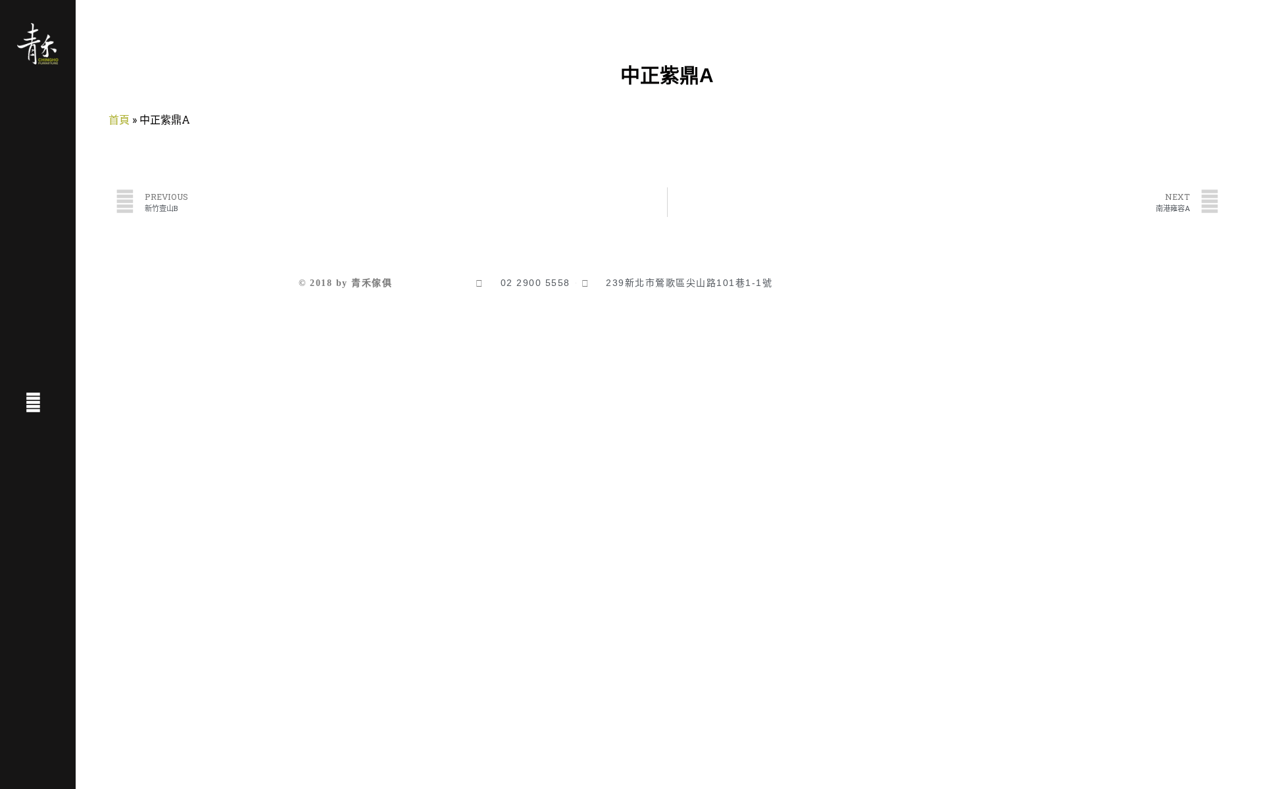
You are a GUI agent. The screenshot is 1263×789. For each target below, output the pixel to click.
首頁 (119, 119)
